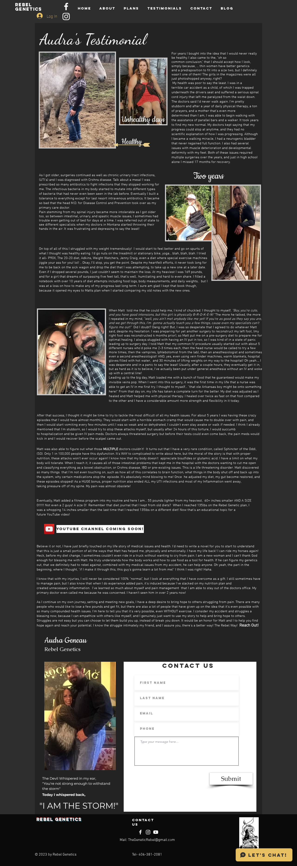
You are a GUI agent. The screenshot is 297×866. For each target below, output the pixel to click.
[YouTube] (49, 529)
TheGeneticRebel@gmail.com (151, 840)
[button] (99, 529)
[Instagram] (66, 16)
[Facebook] (66, 6)
